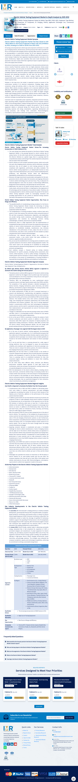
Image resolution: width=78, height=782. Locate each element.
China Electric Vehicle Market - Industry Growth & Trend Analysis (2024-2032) (62, 682)
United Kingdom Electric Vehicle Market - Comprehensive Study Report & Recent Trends (13, 682)
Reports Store (30, 7)
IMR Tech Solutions (57, 778)
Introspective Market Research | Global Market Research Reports (16, 12)
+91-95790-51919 (42, 1)
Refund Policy (26, 745)
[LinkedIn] (66, 35)
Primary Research (40, 730)
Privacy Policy (27, 742)
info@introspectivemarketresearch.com (63, 736)
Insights (58, 7)
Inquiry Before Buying (62, 143)
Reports (30, 12)
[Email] (71, 35)
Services (39, 7)
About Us (21, 7)
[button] (55, 74)
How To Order (27, 738)
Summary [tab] (8, 36)
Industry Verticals (49, 7)
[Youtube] (15, 744)
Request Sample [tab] (43, 36)
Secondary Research (40, 733)
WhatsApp (73, 139)
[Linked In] (11, 744)
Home (15, 7)
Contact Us (26, 740)
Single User (64, 47)
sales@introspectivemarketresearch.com (57, 1)
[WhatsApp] (68, 35)
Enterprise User (64, 51)
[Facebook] (61, 35)
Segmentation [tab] (31, 36)
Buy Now (63, 56)
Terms (25, 747)
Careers (25, 735)
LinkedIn (59, 139)
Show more (39, 706)
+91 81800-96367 (57, 732)
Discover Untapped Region (21, 30)
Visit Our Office (72, 1)
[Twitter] (63, 35)
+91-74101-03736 (33, 1)
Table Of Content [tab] (19, 36)
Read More (8, 697)
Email (66, 139)
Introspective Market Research (27, 778)
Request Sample (61, 113)
